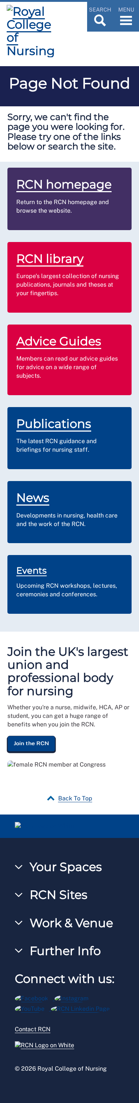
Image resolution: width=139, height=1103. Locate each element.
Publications (53, 423)
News (32, 497)
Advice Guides (58, 341)
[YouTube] (33, 1007)
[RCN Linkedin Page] (83, 1007)
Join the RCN (31, 743)
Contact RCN (32, 1029)
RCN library (49, 258)
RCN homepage (64, 184)
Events (31, 570)
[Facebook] (34, 997)
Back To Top (75, 798)
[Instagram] (73, 997)
